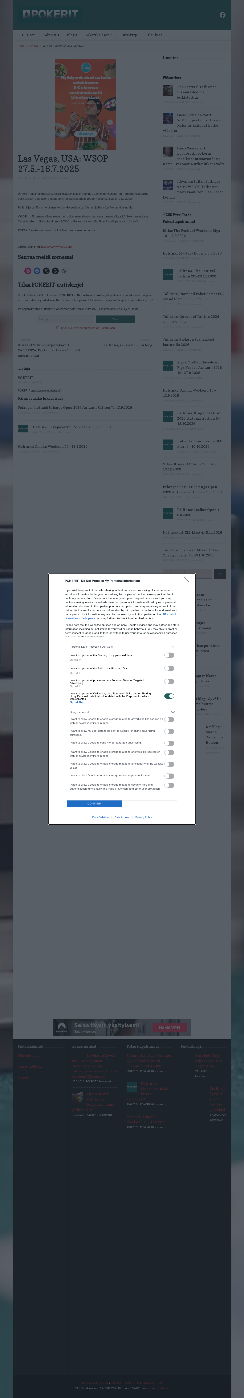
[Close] (188, 581)
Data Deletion (100, 817)
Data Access (122, 817)
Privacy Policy (143, 817)
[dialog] (122, 699)
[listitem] (122, 647)
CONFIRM (94, 803)
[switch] (169, 655)
